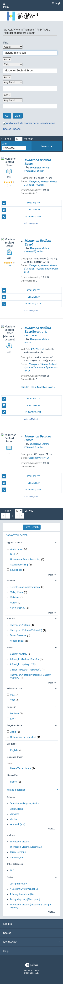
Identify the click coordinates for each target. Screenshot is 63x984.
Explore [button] (7, 923)
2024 (13, 695)
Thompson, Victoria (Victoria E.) (26, 630)
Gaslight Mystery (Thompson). (25, 669)
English (14, 750)
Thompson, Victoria (20, 625)
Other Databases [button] (15, 864)
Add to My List (31, 223)
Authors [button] (11, 618)
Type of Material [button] (14, 542)
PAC (12, 870)
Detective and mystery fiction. (25, 587)
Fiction (13, 781)
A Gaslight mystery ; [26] (22, 664)
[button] (47, 146)
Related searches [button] (16, 789)
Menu (6, 7)
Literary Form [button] (13, 775)
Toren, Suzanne (18, 635)
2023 (13, 700)
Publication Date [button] (14, 688)
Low (12, 718)
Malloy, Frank (16, 592)
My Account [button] (9, 942)
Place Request (33, 216)
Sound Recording (19, 564)
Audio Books (17, 549)
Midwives (15, 597)
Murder (13, 603)
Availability (33, 203)
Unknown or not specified (23, 737)
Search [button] (7, 932)
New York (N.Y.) (18, 608)
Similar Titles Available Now (37, 387)
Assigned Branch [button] (15, 757)
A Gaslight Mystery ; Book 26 (24, 659)
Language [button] (11, 744)
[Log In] (52, 3)
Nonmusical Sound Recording (25, 559)
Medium (14, 713)
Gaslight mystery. (18, 654)
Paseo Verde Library (20, 768)
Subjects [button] (11, 580)
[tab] (47, 146)
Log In (58, 3)
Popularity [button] (11, 707)
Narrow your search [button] (16, 535)
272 (9, 185)
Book (13, 554)
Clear (18, 115)
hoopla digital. (17, 640)
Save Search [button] (32, 527)
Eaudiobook (16, 570)
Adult (13, 732)
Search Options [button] (12, 129)
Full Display (33, 209)
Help (6, 951)
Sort (4, 144)
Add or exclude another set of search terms (30, 123)
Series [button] (10, 647)
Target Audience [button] (14, 725)
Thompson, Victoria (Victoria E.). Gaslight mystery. (30, 676)
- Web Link (39, 349)
